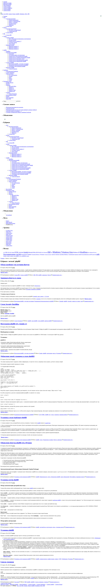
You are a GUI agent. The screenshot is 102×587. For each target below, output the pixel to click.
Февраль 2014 (9, 235)
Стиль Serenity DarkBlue (10, 304)
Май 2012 (8, 244)
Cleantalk (61, 301)
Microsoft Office (12, 86)
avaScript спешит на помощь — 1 (14, 111)
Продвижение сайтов (11, 95)
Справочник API (13, 31)
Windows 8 (11, 88)
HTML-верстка (9, 82)
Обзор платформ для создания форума (15, 264)
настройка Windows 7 (64, 254)
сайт (98, 254)
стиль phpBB (41, 320)
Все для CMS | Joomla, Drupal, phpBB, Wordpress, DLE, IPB (31, 585)
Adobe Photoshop (13, 93)
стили (41, 439)
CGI (4, 252)
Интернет (91, 252)
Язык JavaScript (9, 97)
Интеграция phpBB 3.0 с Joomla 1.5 (14, 324)
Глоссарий (11, 53)
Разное (7, 96)
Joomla (4, 36)
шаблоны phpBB (57, 500)
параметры (76, 254)
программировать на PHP (87, 254)
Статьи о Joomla (10, 37)
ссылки (8, 256)
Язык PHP (8, 98)
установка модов (60, 527)
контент (57, 254)
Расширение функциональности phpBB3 (18, 65)
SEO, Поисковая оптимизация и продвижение (20, 38)
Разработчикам (12, 23)
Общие (10, 78)
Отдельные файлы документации (17, 55)
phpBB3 (32, 582)
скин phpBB (34, 320)
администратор (43, 559)
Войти (7, 221)
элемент (27, 256)
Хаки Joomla (12, 43)
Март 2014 (8, 234)
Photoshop (45, 252)
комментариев (10, 223)
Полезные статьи (7, 81)
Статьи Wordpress (10, 72)
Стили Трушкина (13, 68)
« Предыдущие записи (6, 583)
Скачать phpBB (7, 9)
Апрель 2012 (9, 245)
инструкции (49, 527)
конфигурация (50, 559)
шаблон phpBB (48, 320)
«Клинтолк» (37, 285)
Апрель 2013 (9, 236)
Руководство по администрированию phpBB (19, 57)
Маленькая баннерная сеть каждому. (14, 107)
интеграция (49, 353)
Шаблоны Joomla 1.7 (14, 47)
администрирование (47, 254)
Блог (89, 252)
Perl (43, 252)
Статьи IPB (8, 35)
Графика (8, 92)
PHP (49, 252)
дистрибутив (43, 527)
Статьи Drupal (9, 32)
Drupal (4, 27)
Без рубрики (9, 189)
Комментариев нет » (57, 275)
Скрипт (29, 254)
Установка (58, 353)
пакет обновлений (65, 476)
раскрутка (94, 254)
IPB (4, 33)
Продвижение (24, 254)
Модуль (94, 252)
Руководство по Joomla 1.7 (15, 41)
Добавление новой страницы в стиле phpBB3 (17, 356)
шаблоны (59, 439)
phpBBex (8, 51)
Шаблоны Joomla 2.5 (14, 48)
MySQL (8, 83)
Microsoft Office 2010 (33, 252)
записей (9, 222)
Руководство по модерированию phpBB (18, 60)
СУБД (59, 559)
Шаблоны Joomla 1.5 (14, 46)
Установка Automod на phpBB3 (33, 289)
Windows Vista (12, 90)
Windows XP (12, 91)
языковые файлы (63, 414)
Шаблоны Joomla (7, 3)
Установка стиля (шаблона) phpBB (14, 417)
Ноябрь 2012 (9, 239)
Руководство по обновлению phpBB (17, 61)
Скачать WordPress (7, 8)
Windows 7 (11, 87)
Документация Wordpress (12, 71)
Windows (8, 85)
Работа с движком (13, 22)
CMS (6, 252)
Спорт (10, 80)
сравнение (44, 275)
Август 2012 (9, 240)
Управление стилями (48, 439)
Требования (64, 559)
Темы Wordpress (7, 5)
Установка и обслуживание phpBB (17, 66)
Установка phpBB (7, 530)
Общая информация (13, 20)
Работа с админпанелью (14, 21)
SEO (51, 252)
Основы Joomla (12, 40)
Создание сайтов (13, 42)
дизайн (52, 254)
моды (49, 476)
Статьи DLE (9, 26)
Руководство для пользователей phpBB (18, 56)
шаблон (24, 256)
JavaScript (21, 252)
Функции (42, 254)
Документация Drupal (11, 28)
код (55, 254)
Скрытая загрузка (10, 108)
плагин (80, 254)
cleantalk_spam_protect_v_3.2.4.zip (41, 296)
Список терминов (7, 562)
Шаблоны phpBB (7, 4)
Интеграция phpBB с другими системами (19, 63)
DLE (4, 17)
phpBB (5, 50)
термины (46, 582)
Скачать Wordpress (41, 584)
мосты (54, 353)
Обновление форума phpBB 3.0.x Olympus (16, 443)
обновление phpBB (55, 476)
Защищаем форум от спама (11, 278)
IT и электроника (13, 75)
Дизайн (10, 76)
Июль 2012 (8, 241)
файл (17, 256)
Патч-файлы (73, 476)
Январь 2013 (9, 238)
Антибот (70, 301)
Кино (10, 77)
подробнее (8, 215)
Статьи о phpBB (10, 62)
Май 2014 (8, 231)
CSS (8, 252)
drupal (13, 252)
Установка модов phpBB (10, 480)
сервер (4, 256)
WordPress (5, 70)
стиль (52, 414)
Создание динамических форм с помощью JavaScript (18, 112)
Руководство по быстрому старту (17, 58)
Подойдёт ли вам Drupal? (15, 30)
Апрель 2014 (9, 233)
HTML (17, 252)
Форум (49, 275)
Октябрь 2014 (9, 230)
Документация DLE (11, 18)
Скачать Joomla (6, 6)
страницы (11, 256)
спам (81, 301)
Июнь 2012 (8, 243)
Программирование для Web (12, 254)
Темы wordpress (9, 73)
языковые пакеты (80, 476)
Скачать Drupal (6, 10)
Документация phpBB (11, 52)
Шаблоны (11, 25)
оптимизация (71, 254)
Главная (5, 1)
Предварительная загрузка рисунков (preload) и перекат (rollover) (21, 109)
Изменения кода (43, 476)
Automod (38, 298)
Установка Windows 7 (36, 254)
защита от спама (76, 301)
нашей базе (47, 423)
